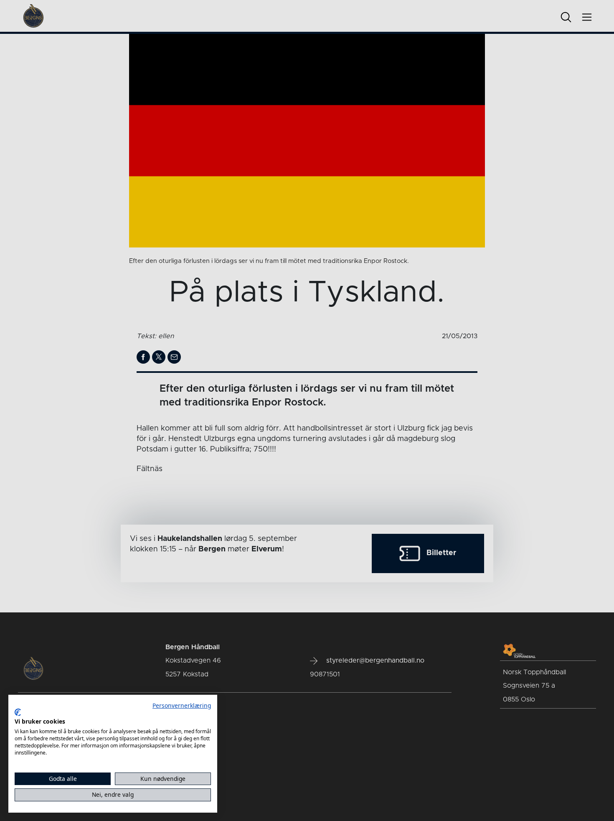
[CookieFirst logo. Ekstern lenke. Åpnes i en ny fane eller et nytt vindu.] (18, 712)
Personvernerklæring (181, 705)
